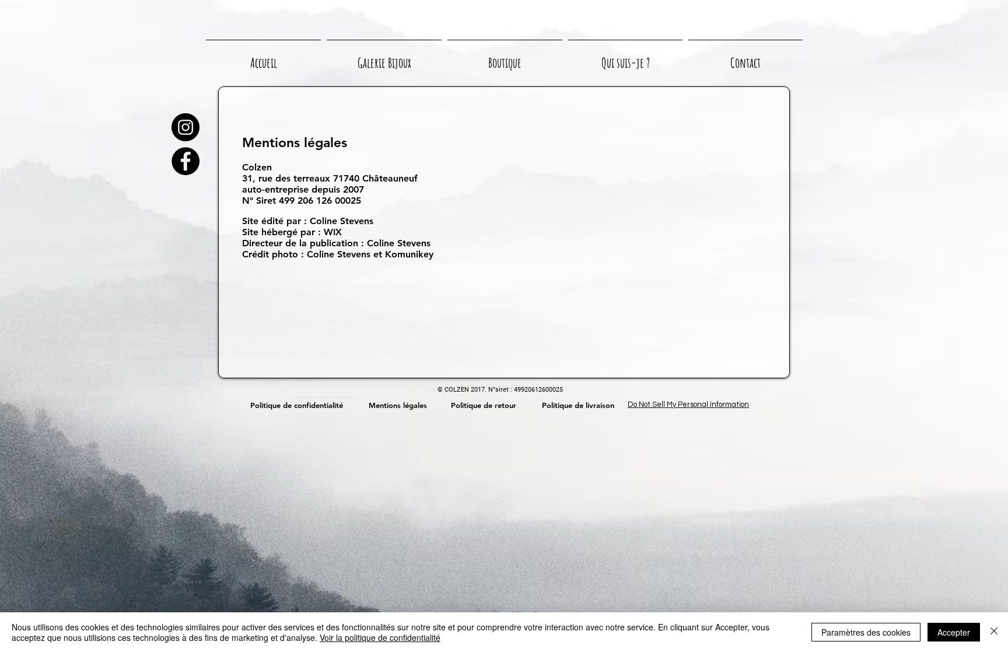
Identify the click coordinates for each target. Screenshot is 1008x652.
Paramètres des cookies (866, 632)
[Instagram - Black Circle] (186, 127)
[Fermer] (994, 632)
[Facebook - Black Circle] (186, 161)
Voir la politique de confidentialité (380, 637)
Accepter (953, 632)
